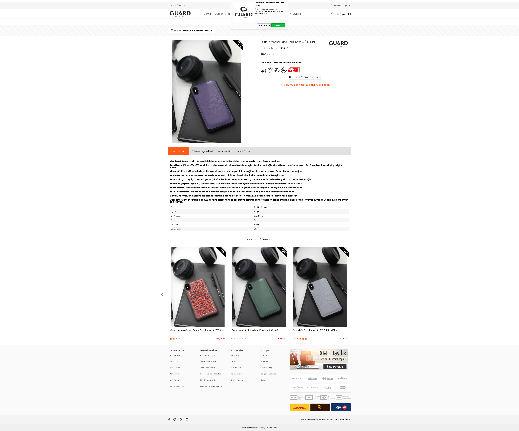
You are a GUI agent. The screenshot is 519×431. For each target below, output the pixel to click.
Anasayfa (234, 355)
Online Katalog (236, 380)
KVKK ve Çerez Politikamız (211, 386)
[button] (162, 294)
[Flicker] (189, 420)
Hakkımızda (266, 361)
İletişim (264, 380)
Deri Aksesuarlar (177, 386)
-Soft (244, 427)
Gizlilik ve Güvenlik (208, 380)
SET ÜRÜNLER (175, 355)
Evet (278, 25)
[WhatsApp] (183, 420)
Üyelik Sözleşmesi (208, 361)
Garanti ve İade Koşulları (210, 374)
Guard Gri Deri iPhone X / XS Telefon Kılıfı (315, 330)
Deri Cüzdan (175, 367)
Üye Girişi (338, 5)
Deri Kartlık (174, 374)
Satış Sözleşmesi (207, 367)
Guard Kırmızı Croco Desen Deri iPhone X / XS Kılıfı (197, 330)
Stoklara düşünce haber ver (287, 62)
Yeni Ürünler (235, 367)
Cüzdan (219, 13)
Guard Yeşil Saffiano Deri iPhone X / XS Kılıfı (255, 330)
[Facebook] (170, 420)
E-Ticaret (251, 427)
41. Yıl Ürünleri (293, 13)
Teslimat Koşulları (207, 355)
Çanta (207, 13)
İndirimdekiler (236, 374)
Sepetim (234, 361)
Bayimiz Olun (266, 355)
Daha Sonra (264, 25)
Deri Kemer (174, 380)
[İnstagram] (176, 420)
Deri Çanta (174, 361)
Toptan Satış (266, 367)
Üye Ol (347, 5)
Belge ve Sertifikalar (269, 374)
